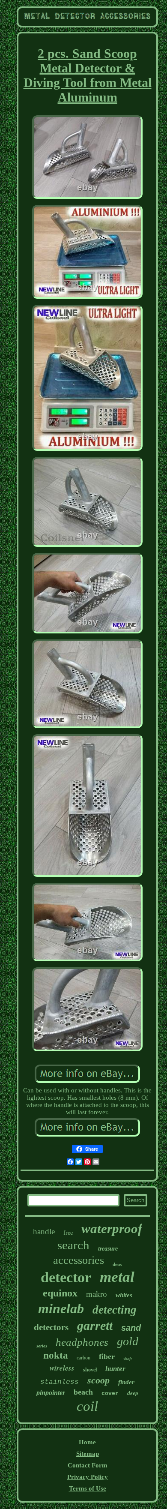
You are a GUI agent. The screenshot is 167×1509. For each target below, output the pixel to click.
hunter (115, 1369)
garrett (95, 1325)
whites (124, 1295)
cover (110, 1393)
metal (117, 1277)
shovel (90, 1370)
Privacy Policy (87, 1476)
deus (117, 1264)
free (68, 1233)
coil (87, 1406)
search (73, 1245)
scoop (98, 1380)
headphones (82, 1342)
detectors (51, 1327)
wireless (62, 1368)
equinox (60, 1293)
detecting (114, 1309)
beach (83, 1392)
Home (87, 1442)
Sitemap (87, 1453)
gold (127, 1341)
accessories (78, 1260)
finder (126, 1382)
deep (132, 1393)
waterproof (111, 1228)
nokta (55, 1355)
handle (44, 1231)
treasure (108, 1248)
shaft (127, 1358)
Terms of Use (87, 1488)
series (41, 1345)
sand (131, 1327)
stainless (59, 1382)
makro (96, 1294)
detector (66, 1277)
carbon (83, 1358)
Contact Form (87, 1465)
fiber (107, 1356)
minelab (61, 1308)
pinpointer (50, 1392)
